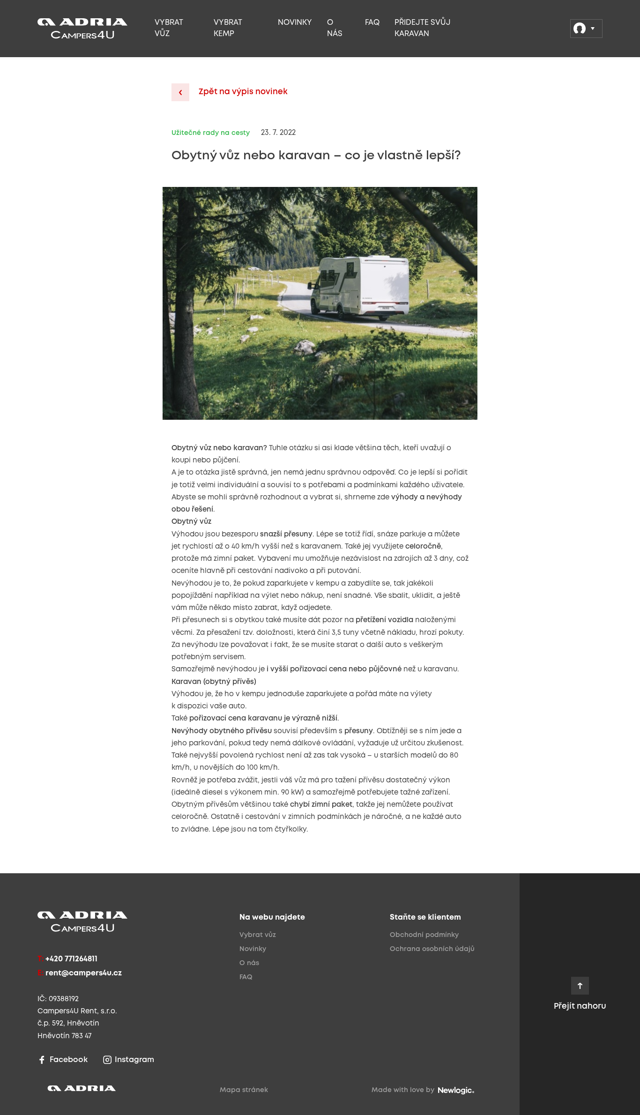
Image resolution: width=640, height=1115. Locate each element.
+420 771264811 (71, 959)
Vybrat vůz (169, 28)
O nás (334, 28)
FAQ (372, 22)
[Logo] (93, 28)
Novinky (295, 22)
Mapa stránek (244, 1090)
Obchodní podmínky (424, 935)
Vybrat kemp (228, 28)
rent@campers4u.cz (83, 973)
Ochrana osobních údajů (432, 949)
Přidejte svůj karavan (422, 28)
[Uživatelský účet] (586, 28)
